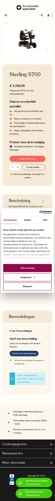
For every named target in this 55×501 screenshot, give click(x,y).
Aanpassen (25, 277)
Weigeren (27, 286)
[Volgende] (47, 50)
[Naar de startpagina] (27, 7)
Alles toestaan (28, 268)
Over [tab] (45, 220)
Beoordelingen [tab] (22, 316)
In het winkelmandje (36, 167)
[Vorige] (39, 50)
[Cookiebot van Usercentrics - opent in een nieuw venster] (39, 212)
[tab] (27, 207)
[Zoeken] (42, 15)
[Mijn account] (48, 15)
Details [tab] (27, 220)
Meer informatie (27, 158)
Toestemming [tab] (10, 220)
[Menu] (6, 15)
